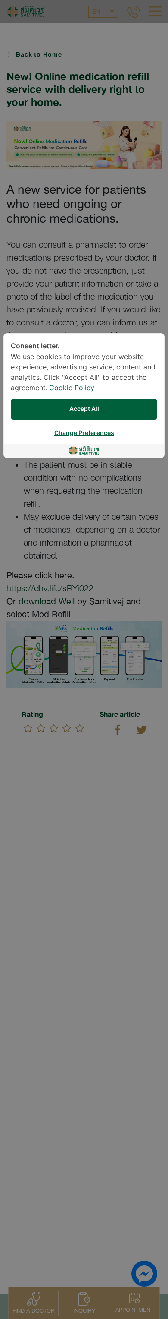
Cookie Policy (71, 388)
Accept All (84, 409)
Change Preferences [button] (84, 433)
